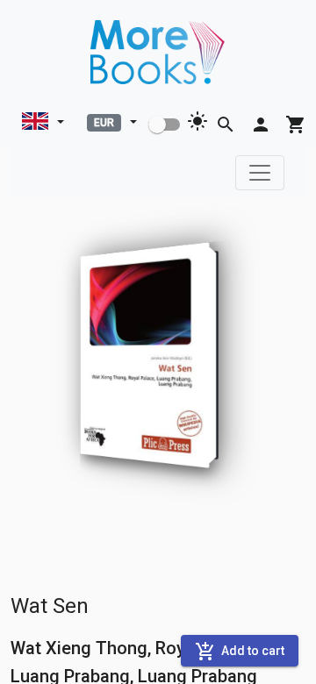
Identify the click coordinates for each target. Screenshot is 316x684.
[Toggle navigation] (259, 172)
